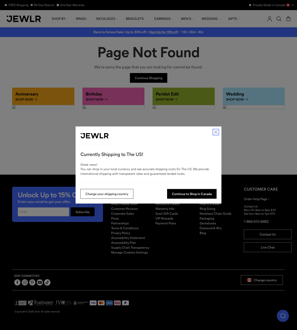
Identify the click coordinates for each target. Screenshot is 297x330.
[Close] (215, 132)
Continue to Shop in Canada (192, 193)
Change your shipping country (106, 193)
